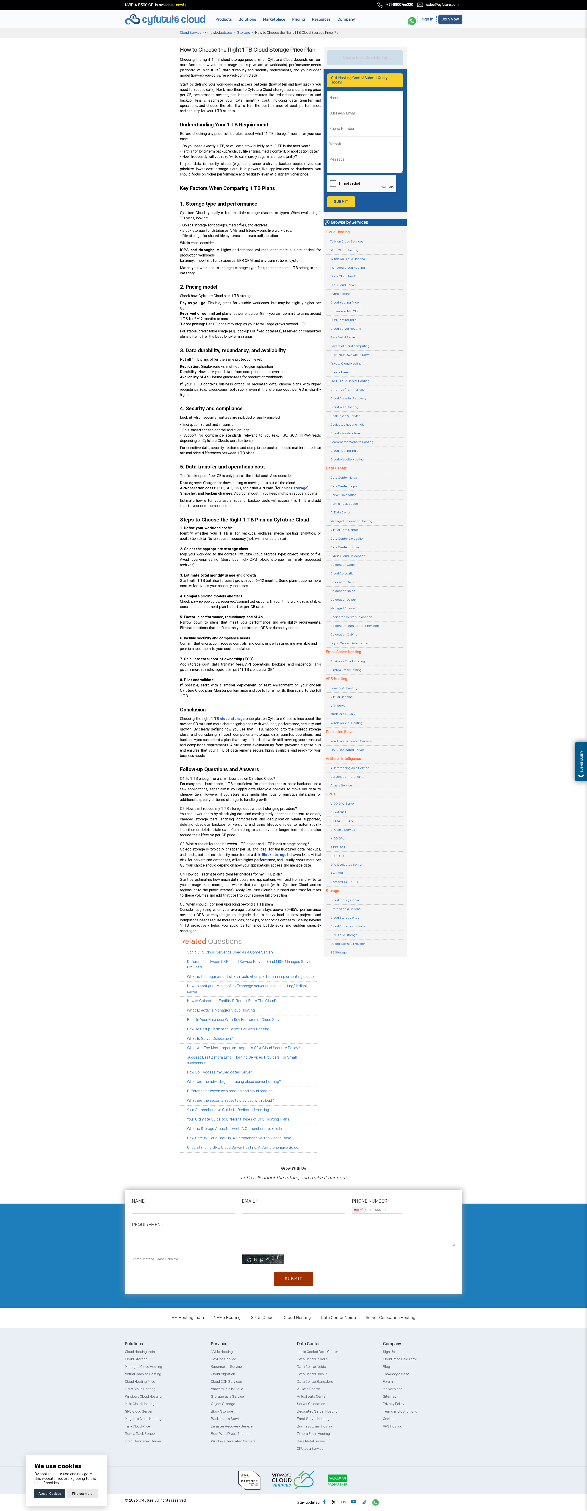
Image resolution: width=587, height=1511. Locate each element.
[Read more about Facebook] (324, 1502)
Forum (388, 1382)
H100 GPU (337, 838)
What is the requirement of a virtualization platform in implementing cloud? (250, 977)
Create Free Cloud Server (365, 57)
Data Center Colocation (347, 539)
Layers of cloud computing (349, 346)
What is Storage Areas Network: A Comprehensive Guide (234, 1129)
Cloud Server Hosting (345, 329)
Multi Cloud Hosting (344, 250)
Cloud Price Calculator (400, 1359)
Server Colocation (343, 495)
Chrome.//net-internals (347, 390)
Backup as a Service (227, 1419)
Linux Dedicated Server (347, 750)
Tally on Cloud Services (347, 241)
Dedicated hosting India (347, 425)
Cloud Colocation (342, 573)
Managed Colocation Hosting (351, 521)
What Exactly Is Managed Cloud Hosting (221, 1010)
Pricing (298, 19)
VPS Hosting (336, 679)
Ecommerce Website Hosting (351, 442)
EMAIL (250, 1201)
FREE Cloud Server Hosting (349, 381)
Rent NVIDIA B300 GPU (346, 882)
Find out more (82, 1493)
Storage (243, 33)
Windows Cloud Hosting (347, 259)
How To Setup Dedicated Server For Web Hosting (228, 1029)
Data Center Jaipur (344, 486)
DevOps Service (223, 1359)
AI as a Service (341, 785)
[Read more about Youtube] (353, 1502)
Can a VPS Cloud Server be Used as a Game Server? (230, 952)
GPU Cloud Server (343, 285)
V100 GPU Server (342, 804)
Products (224, 19)
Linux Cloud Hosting (344, 276)
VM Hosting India (188, 1317)
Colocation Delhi (342, 582)
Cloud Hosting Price (344, 302)
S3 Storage (338, 952)
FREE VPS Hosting (343, 714)
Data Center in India (344, 547)
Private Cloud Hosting (346, 363)
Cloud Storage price (344, 918)
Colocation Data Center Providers (354, 626)
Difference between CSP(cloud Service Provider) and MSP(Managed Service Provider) (250, 965)
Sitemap (389, 1396)
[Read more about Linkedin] (343, 1502)
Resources (321, 19)
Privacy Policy (393, 1404)
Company (346, 19)
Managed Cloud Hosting (347, 268)
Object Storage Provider (347, 944)
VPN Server (338, 706)
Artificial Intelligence (343, 759)
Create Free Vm (342, 372)
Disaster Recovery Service (232, 1426)
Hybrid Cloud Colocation (347, 556)
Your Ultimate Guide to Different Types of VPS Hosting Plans (238, 1119)
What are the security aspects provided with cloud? (230, 1100)
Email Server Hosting (343, 652)
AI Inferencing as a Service (349, 768)
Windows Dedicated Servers (351, 741)
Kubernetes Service (226, 1367)
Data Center (336, 468)
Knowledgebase (219, 33)
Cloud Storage (136, 1359)
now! (180, 5)
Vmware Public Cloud (345, 311)
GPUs (330, 794)
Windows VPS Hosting (346, 723)
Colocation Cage (342, 565)
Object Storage (223, 1404)
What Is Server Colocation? (210, 1039)
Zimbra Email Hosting (346, 670)
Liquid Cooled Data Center (349, 643)
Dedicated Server (340, 732)
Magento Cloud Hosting (143, 1419)
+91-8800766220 (399, 5)
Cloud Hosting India (344, 451)
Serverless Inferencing (346, 777)
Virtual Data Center (344, 530)
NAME (138, 1201)
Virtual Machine (341, 697)
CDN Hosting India (343, 320)
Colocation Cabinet (344, 634)
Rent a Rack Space (344, 504)
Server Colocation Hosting (390, 1317)
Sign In (427, 19)
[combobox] (359, 1210)
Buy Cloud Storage (343, 935)
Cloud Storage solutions (347, 926)
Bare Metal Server (343, 337)
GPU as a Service (342, 830)
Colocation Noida (342, 591)
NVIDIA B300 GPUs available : (150, 5)
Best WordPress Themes (230, 1434)
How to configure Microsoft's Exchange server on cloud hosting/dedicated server (249, 989)
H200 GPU (337, 856)
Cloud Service (191, 33)
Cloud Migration (223, 1374)
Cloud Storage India (344, 900)
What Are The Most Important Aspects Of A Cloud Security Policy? (243, 1048)
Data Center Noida (343, 478)
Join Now (450, 19)
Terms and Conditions (400, 1411)
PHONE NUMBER (371, 1201)
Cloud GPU (338, 812)
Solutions (247, 19)
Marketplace (274, 19)
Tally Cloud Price (137, 1426)
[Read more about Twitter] (333, 1502)
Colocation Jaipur (343, 600)
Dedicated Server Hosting (317, 1411)
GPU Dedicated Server (346, 865)
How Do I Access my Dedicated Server (219, 1072)
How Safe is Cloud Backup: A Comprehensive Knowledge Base (239, 1138)
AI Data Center (341, 512)
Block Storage (222, 1411)
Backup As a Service (345, 416)
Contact (389, 1419)
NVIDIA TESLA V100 (344, 821)
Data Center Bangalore (315, 1382)
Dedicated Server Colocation (351, 617)
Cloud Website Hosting (347, 459)
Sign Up (389, 1352)
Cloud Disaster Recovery (348, 398)
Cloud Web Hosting (344, 407)
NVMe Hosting (227, 1317)
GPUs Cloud (262, 1317)
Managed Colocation (345, 608)
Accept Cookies (50, 1493)
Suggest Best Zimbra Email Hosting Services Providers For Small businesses (242, 1060)
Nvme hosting (340, 294)
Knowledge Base (396, 1374)
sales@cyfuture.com (442, 5)
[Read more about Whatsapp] (375, 1502)
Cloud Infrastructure (345, 433)
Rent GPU (337, 873)
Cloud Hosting (338, 232)
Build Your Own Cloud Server (351, 355)
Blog (386, 1367)
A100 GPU (337, 847)
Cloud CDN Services (226, 1382)
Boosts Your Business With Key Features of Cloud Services (237, 1020)
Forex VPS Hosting (343, 688)
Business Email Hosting (347, 661)
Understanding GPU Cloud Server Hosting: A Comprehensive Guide (242, 1148)
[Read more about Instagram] (364, 1502)
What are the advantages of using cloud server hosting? (234, 1082)
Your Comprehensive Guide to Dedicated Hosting (228, 1110)
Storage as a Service (345, 909)
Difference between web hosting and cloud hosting (230, 1091)
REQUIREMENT (147, 1225)
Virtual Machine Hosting (143, 1374)
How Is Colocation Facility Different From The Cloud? (232, 1001)
